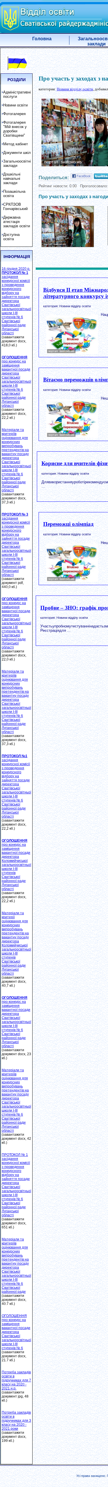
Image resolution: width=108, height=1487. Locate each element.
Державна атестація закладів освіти (16, 221)
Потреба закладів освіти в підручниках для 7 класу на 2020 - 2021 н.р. (16, 1380)
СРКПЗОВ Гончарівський (15, 206)
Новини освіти (15, 105)
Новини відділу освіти (75, 89)
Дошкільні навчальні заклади (11, 178)
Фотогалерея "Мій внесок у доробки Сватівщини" (15, 129)
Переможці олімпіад (68, 524)
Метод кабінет (15, 144)
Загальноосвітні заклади (17, 163)
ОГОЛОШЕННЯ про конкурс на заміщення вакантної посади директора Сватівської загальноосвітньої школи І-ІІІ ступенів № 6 (16, 1332)
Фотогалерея (14, 114)
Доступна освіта (11, 236)
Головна (42, 38)
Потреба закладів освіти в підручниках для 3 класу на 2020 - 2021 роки (16, 1420)
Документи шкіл (17, 152)
